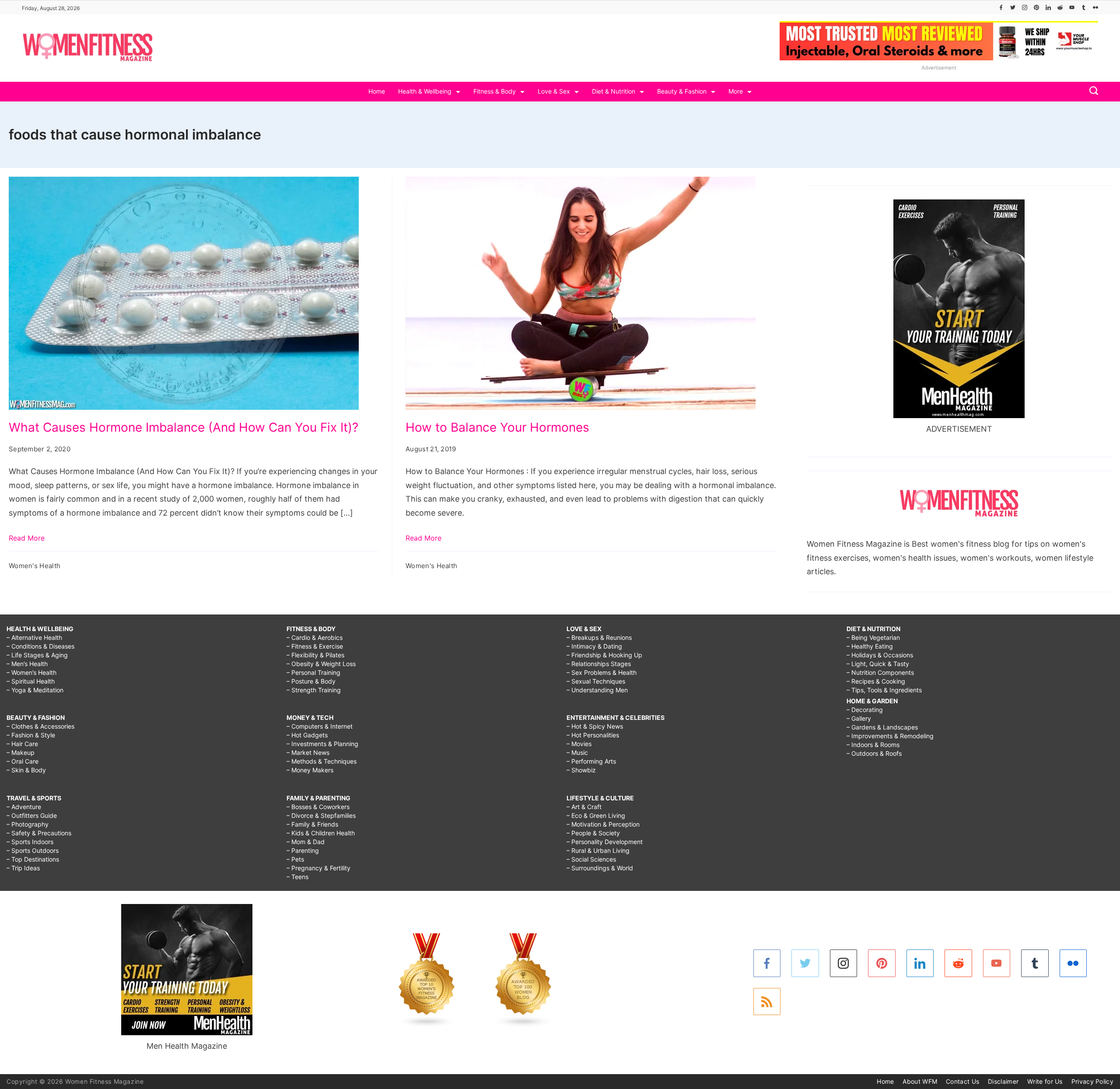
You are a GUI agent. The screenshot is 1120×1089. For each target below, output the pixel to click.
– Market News (308, 752)
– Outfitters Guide (32, 815)
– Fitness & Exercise (315, 646)
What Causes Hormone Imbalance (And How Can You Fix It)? (183, 427)
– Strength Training (314, 690)
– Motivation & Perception (603, 824)
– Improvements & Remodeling (890, 736)
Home (376, 91)
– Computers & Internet (320, 726)
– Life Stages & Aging (37, 655)
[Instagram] (1024, 7)
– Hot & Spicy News (595, 726)
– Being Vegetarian (873, 637)
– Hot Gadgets (307, 735)
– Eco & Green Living (596, 815)
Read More (27, 538)
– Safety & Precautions (39, 833)
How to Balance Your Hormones (497, 427)
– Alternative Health (34, 637)
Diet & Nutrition (613, 91)
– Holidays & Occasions (880, 655)
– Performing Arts (591, 761)
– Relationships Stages (599, 663)
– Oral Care (22, 761)
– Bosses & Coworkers (318, 806)
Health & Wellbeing (425, 91)
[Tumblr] (1083, 7)
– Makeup (21, 752)
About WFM (920, 1081)
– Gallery (859, 718)
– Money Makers (310, 770)
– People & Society (593, 833)
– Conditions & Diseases (40, 646)
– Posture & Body (311, 681)
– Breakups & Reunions (599, 637)
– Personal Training (313, 672)
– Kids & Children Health (321, 833)
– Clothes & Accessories (40, 726)
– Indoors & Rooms (873, 744)
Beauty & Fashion (682, 91)
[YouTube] (1071, 7)
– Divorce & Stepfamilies (321, 815)
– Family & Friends (312, 824)
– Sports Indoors (30, 841)
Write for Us (1045, 1081)
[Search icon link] (1091, 91)
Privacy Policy (1092, 1081)
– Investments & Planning (322, 743)
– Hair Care (22, 743)
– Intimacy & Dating (594, 646)
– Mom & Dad (306, 841)
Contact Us (962, 1081)
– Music (577, 752)
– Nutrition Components (880, 672)
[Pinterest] (1036, 7)
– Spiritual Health (31, 681)
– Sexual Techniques (596, 681)
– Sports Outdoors (33, 850)
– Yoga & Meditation (35, 690)
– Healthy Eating (870, 646)
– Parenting (303, 850)
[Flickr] (1095, 7)
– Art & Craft (584, 806)
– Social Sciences (591, 859)
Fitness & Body (494, 91)
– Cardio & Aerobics (315, 637)
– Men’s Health (27, 663)
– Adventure (24, 806)
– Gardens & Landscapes (882, 727)
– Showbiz (581, 770)
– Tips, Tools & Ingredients (884, 690)
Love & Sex (554, 91)
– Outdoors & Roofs (874, 753)
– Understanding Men (597, 690)
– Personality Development (605, 841)
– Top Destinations (33, 859)
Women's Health (34, 566)
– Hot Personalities (593, 735)
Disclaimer (1003, 1081)
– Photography (28, 824)
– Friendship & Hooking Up (604, 655)
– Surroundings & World (600, 868)
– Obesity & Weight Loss (321, 663)
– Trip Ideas (23, 868)
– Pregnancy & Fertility (318, 868)
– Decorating (865, 709)
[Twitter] (1012, 7)
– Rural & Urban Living (598, 850)
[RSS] (767, 1002)
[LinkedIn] (1048, 7)
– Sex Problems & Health (602, 672)
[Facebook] (1001, 7)
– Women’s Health (31, 672)
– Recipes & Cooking (876, 681)
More (735, 91)
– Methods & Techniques (322, 761)
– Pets (295, 859)
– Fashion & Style (31, 735)
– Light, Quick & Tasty (878, 663)
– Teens (297, 876)
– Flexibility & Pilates (315, 655)
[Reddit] (1060, 7)
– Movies (579, 743)
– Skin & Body (26, 770)
